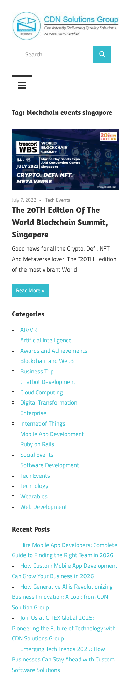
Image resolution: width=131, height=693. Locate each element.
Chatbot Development (47, 381)
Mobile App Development (52, 434)
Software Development (49, 465)
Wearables (34, 496)
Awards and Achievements (53, 350)
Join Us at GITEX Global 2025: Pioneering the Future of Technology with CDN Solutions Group (64, 628)
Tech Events (58, 199)
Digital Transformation (48, 402)
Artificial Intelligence (46, 340)
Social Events (36, 454)
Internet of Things (42, 423)
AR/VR (28, 329)
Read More (28, 290)
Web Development (43, 506)
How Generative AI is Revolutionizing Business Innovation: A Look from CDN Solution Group (62, 597)
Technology (34, 485)
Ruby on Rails (37, 444)
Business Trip (37, 371)
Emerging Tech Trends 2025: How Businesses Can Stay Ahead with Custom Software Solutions (63, 659)
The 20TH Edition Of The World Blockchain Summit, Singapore (60, 221)
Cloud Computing (41, 392)
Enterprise (33, 413)
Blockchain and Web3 (47, 360)
